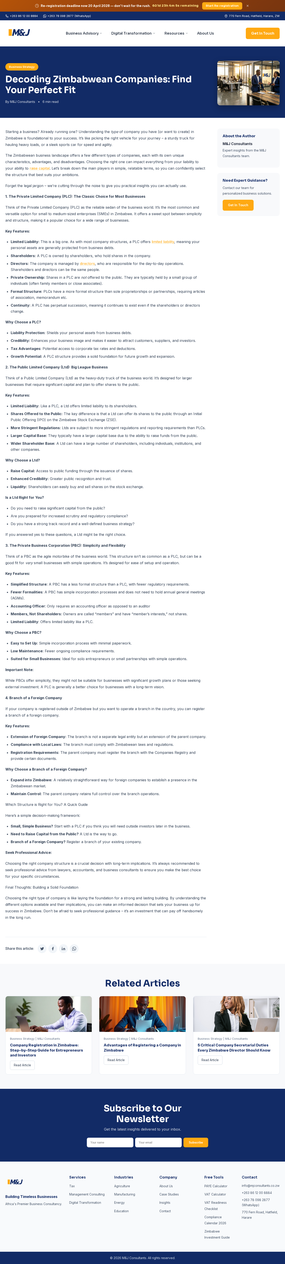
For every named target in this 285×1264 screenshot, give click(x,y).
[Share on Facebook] (52, 948)
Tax (72, 1186)
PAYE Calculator (215, 1186)
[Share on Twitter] (42, 948)
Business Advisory (82, 33)
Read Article (22, 1065)
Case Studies (169, 1194)
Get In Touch (262, 33)
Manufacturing (124, 1194)
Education (121, 1211)
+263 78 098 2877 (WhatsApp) (69, 16)
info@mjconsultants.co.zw (260, 1185)
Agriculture (122, 1186)
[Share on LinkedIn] (63, 948)
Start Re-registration (222, 6)
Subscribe (196, 1142)
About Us (205, 33)
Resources (174, 33)
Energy (119, 1202)
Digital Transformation (131, 33)
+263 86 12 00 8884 (24, 16)
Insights (164, 1202)
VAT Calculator (215, 1194)
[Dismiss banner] (247, 5)
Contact (165, 1211)
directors (87, 263)
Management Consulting (87, 1194)
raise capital (40, 168)
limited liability (163, 241)
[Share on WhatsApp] (74, 948)
